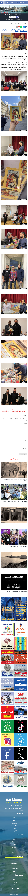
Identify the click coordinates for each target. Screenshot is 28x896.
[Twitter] (9, 19)
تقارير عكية (14, 826)
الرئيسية (14, 879)
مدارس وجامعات (14, 850)
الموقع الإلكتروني (23, 448)
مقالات (14, 852)
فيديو (14, 820)
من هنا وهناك (14, 823)
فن (14, 839)
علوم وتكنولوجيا (14, 868)
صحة (14, 866)
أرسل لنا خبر (14, 882)
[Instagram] (8, 19)
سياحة (14, 842)
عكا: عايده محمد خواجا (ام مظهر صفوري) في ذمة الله (17, 591)
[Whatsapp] (11, 19)
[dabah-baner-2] (14, 4)
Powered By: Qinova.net (14, 894)
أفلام (14, 871)
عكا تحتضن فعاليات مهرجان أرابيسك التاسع (18, 546)
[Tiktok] (6, 19)
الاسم (26, 440)
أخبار (14, 818)
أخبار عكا (14, 828)
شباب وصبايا (14, 863)
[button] (26, 27)
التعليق (25, 423)
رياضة (14, 844)
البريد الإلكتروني (23, 443)
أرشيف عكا (14, 831)
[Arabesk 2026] (14, 620)
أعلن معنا (14, 884)
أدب (14, 860)
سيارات (14, 847)
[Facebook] (13, 19)
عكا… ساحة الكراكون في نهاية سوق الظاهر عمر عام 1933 (16, 524)
